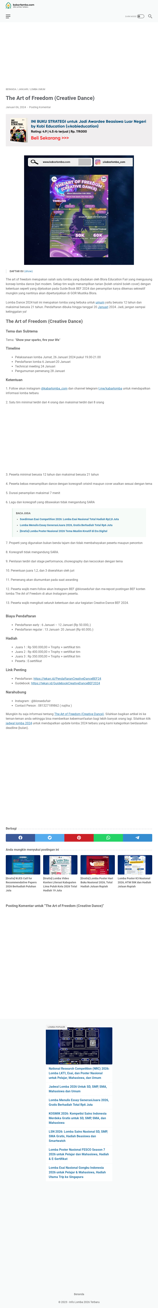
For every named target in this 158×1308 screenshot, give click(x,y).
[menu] (10, 16)
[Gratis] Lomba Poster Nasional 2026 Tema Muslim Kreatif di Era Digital (63, 531)
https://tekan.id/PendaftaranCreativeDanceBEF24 (67, 679)
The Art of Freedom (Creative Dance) (79, 714)
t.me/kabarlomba (110, 388)
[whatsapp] (108, 838)
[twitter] (49, 838)
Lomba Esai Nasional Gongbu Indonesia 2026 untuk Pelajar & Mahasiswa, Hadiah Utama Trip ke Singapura (77, 1172)
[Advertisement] (79, 55)
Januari (103, 307)
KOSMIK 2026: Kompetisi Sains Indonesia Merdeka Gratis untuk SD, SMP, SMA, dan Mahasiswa (78, 1118)
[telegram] (137, 838)
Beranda (79, 1294)
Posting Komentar (40, 107)
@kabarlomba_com (54, 388)
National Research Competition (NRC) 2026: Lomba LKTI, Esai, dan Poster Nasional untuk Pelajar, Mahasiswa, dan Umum (79, 1073)
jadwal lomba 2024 (19, 723)
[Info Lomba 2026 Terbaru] (22, 5)
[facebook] (20, 838)
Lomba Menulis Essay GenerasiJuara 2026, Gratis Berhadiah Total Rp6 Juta (66, 525)
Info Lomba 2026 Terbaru (84, 1302)
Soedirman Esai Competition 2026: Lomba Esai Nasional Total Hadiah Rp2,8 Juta (69, 519)
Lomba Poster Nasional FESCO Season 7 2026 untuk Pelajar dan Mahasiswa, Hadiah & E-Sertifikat (79, 1154)
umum (100, 302)
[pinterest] (79, 838)
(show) (28, 271)
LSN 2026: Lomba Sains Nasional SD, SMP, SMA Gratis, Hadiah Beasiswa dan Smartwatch (78, 1136)
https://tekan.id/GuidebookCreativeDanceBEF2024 (65, 683)
